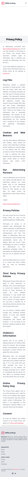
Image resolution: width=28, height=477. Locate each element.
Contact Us (6, 73)
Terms (3, 462)
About (2, 452)
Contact (3, 454)
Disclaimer (4, 464)
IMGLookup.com (16, 469)
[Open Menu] (26, 3)
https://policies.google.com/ (11, 204)
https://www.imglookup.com (11, 49)
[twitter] (15, 473)
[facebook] (12, 473)
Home (2, 449)
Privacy (3, 459)
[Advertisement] (14, 21)
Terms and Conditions (17, 423)
